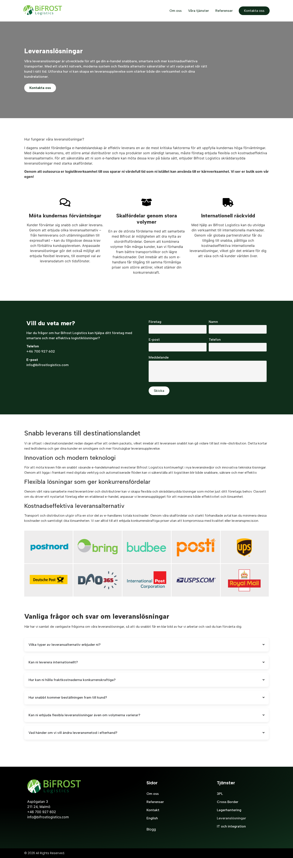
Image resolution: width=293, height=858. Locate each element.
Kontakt (152, 810)
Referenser (224, 11)
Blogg (151, 829)
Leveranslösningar (231, 818)
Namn (213, 322)
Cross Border (227, 802)
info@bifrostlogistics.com (47, 365)
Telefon (215, 340)
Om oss (175, 11)
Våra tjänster (198, 11)
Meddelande (159, 357)
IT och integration (231, 826)
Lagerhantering (229, 810)
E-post (154, 340)
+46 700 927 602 (40, 351)
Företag (155, 322)
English (152, 818)
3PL (220, 794)
